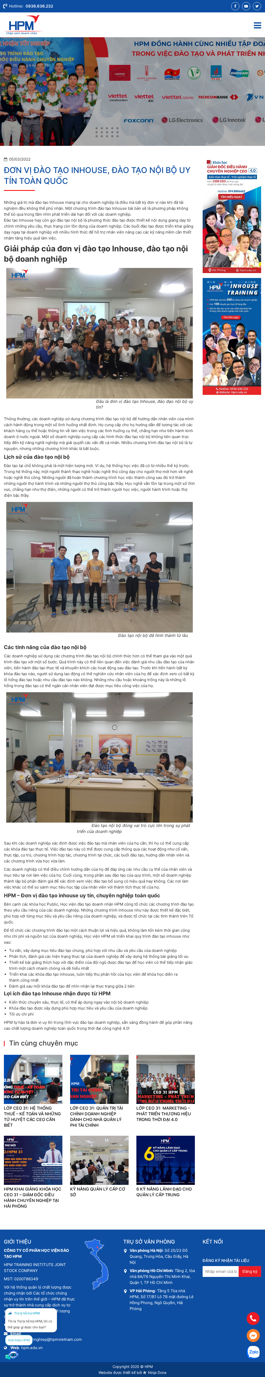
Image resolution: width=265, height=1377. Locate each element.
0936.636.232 (39, 6)
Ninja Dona (156, 1372)
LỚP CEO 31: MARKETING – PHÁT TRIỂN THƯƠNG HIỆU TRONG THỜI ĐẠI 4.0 (163, 1113)
